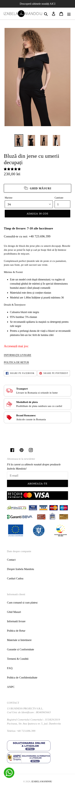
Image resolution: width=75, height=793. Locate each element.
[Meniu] (69, 14)
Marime (8, 197)
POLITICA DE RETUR (16, 362)
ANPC (11, 686)
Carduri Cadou (15, 578)
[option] (19, 140)
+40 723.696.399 (39, 236)
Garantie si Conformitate (20, 649)
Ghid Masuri (14, 611)
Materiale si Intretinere (19, 640)
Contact (11, 559)
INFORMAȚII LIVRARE (17, 355)
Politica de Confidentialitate (22, 677)
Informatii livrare (16, 621)
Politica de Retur (16, 630)
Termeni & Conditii (17, 658)
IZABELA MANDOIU (41, 781)
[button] (12, 169)
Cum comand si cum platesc (22, 602)
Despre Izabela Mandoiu (20, 569)
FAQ (10, 668)
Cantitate (59, 197)
